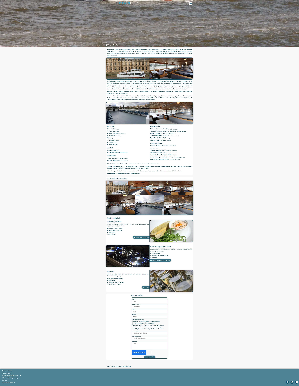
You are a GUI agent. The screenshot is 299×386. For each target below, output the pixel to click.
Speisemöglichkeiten (114, 221)
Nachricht (134, 341)
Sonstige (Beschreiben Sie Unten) (154, 329)
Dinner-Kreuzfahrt (138, 325)
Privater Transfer (137, 327)
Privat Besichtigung (159, 325)
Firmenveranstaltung (138, 323)
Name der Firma (136, 304)
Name (133, 299)
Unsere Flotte (118, 366)
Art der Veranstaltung (138, 319)
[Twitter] (292, 382)
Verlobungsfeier (150, 323)
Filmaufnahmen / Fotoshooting (152, 327)
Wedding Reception (138, 329)
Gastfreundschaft (113, 218)
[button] (190, 3)
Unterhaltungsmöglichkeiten (160, 246)
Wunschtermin (136, 331)
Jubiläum (135, 321)
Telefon (134, 314)
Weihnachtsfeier (155, 321)
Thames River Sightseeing (10, 378)
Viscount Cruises (110, 366)
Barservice (110, 271)
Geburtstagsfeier (144, 321)
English (138, 173)
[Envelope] (296, 382)
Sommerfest (148, 325)
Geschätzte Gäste (136, 336)
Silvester (5, 380)
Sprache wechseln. (7, 382)
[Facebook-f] (287, 382)
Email (133, 309)
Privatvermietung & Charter (10, 375)
